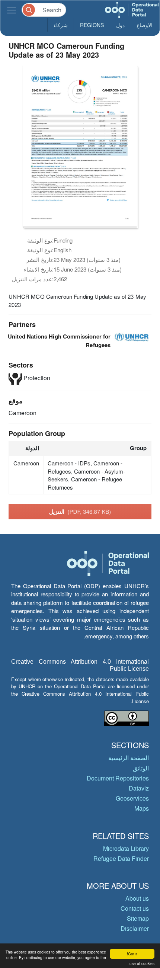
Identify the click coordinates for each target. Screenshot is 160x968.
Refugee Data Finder (121, 858)
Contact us (135, 908)
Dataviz (139, 788)
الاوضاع (145, 25)
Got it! (132, 953)
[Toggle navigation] (11, 9)
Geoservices (132, 798)
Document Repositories (118, 778)
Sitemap (138, 918)
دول (120, 25)
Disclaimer (135, 928)
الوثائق (141, 768)
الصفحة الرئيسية (128, 757)
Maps (141, 808)
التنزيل (80, 511)
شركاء (61, 25)
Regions (92, 25)
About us (137, 898)
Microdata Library (126, 848)
